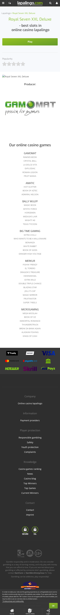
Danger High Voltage (30, 253)
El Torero (30, 268)
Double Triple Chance (30, 283)
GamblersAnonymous (35, 573)
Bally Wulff (30, 201)
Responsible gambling (30, 437)
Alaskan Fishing (30, 332)
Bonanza (30, 242)
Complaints (30, 451)
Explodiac (30, 168)
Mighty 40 (30, 220)
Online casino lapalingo (30, 403)
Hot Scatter (30, 186)
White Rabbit (30, 246)
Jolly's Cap (30, 291)
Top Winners (30, 483)
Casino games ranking (30, 468)
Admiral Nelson (30, 194)
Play (30, 41)
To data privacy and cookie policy (13, 601)
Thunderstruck (30, 324)
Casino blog (30, 478)
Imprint (30, 514)
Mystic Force (30, 209)
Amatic (30, 183)
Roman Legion (30, 172)
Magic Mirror (30, 295)
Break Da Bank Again (30, 328)
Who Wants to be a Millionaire (30, 238)
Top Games (30, 488)
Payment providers (30, 420)
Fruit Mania (30, 176)
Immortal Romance (30, 320)
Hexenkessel (30, 275)
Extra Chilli (30, 235)
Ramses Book (30, 157)
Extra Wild (30, 279)
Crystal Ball (30, 160)
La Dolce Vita (30, 164)
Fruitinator (30, 298)
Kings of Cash (30, 336)
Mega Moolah (30, 313)
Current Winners (30, 492)
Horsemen (30, 212)
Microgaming (30, 309)
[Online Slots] (30, 108)
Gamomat (30, 153)
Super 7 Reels (30, 302)
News (30, 473)
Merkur (30, 261)
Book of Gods (30, 250)
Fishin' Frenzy (30, 264)
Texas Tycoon (30, 224)
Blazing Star (30, 287)
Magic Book (30, 205)
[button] (3, 3)
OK (53, 606)
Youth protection (30, 447)
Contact (30, 509)
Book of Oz (30, 317)
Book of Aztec (30, 190)
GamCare (19, 573)
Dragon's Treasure (30, 272)
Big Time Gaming (30, 231)
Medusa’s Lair (30, 216)
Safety (30, 442)
